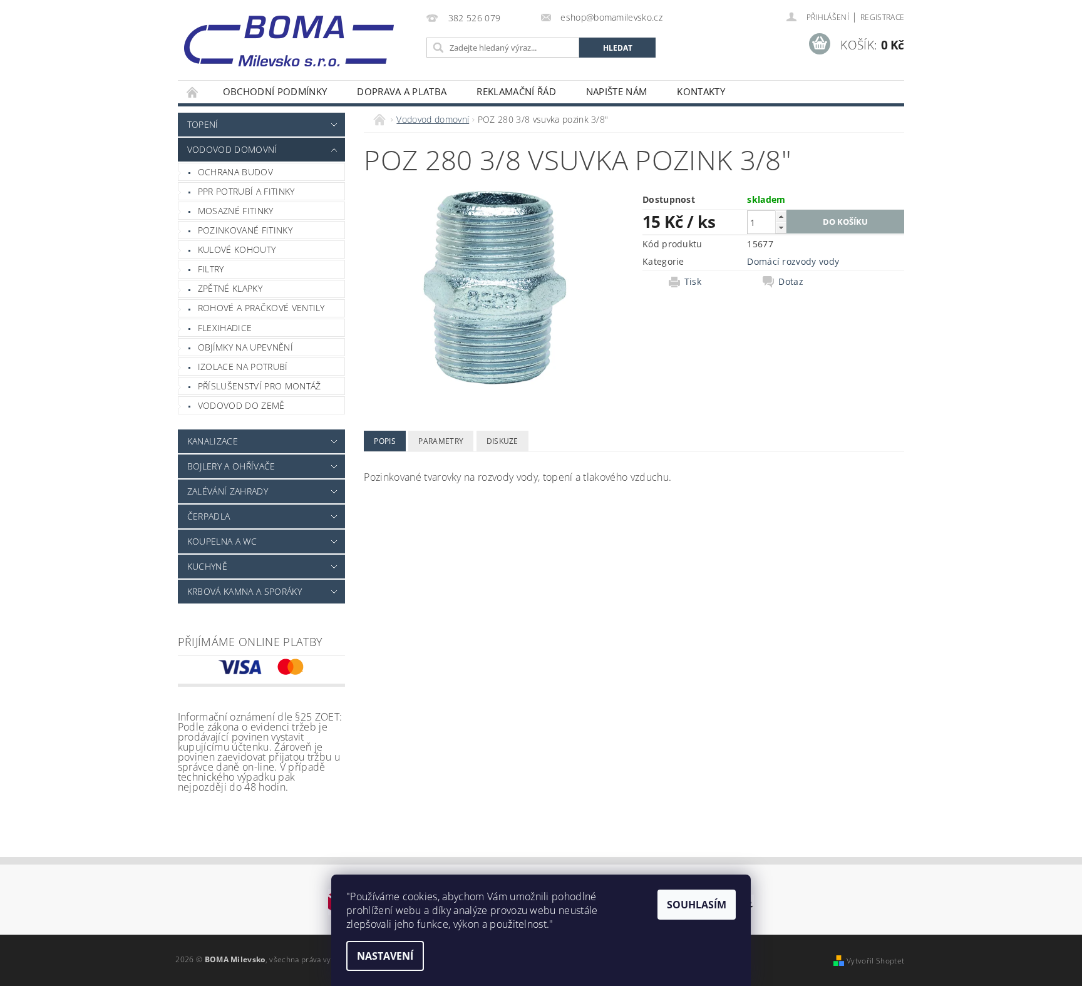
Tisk (692, 281)
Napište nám (616, 91)
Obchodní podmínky (275, 91)
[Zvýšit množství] (780, 216)
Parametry (440, 441)
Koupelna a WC (222, 541)
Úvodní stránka (193, 92)
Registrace (882, 17)
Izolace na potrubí (243, 366)
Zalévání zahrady (227, 491)
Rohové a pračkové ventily (261, 308)
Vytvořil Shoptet (875, 960)
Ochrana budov (235, 172)
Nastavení (385, 956)
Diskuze (502, 441)
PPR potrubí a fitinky (246, 191)
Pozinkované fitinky (245, 230)
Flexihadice (225, 328)
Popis (385, 441)
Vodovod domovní (232, 149)
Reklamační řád (516, 91)
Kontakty (701, 91)
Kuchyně (207, 566)
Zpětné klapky (230, 288)
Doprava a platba (401, 91)
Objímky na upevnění (245, 347)
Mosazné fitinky (236, 211)
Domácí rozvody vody (793, 261)
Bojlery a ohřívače (231, 466)
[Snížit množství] (780, 228)
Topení (203, 124)
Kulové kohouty (237, 249)
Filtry (211, 269)
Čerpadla (208, 516)
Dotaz (790, 281)
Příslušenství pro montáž (259, 386)
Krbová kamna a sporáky (244, 591)
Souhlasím (696, 905)
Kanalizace (212, 441)
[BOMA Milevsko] (289, 36)
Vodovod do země (241, 405)
